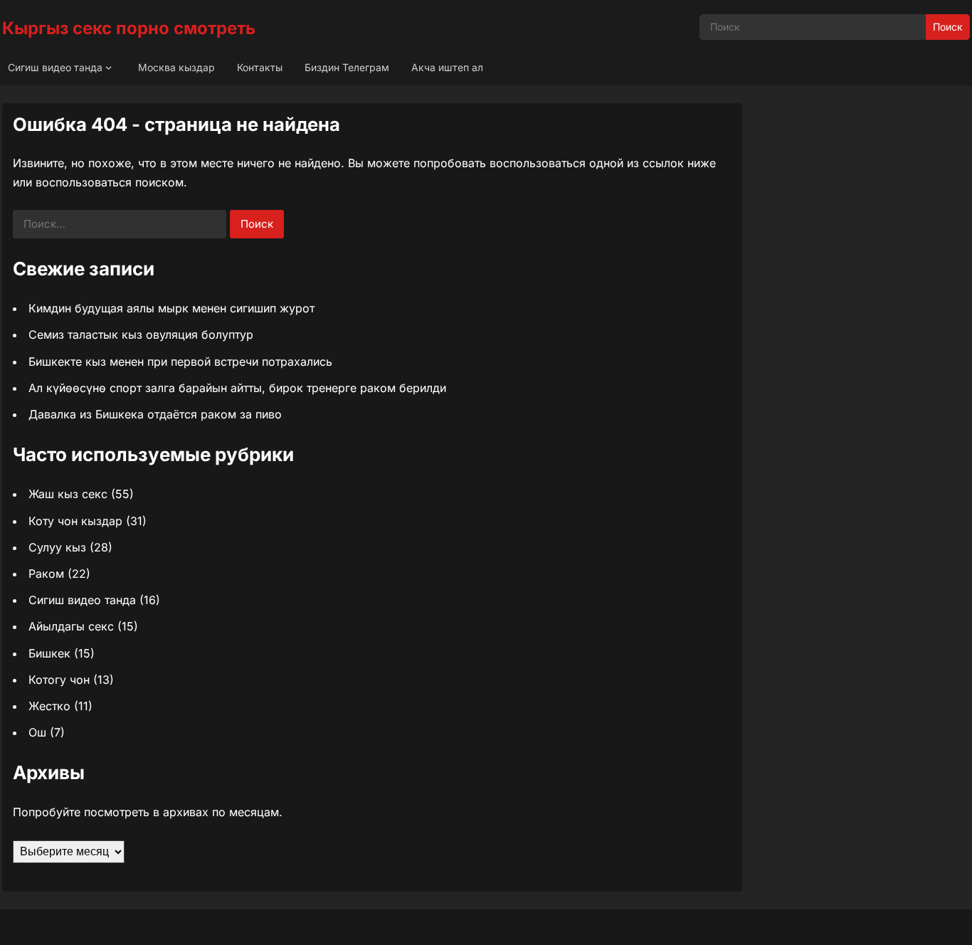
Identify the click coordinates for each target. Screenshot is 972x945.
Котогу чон (59, 679)
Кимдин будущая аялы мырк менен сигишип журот (171, 308)
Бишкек (49, 653)
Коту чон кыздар (75, 521)
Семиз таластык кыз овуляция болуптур (140, 334)
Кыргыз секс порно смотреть (128, 28)
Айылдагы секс (71, 626)
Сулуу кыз (57, 547)
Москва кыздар (176, 67)
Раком (46, 573)
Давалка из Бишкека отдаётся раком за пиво (155, 414)
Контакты (259, 67)
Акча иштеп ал (447, 67)
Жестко (49, 706)
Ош (37, 732)
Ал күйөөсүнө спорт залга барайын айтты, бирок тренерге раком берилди (237, 388)
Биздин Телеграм (347, 67)
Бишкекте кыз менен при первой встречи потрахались (180, 361)
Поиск (948, 27)
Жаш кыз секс (67, 494)
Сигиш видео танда (55, 67)
